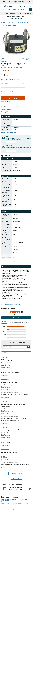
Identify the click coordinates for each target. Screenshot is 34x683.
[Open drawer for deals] (18, 6)
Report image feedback (9, 59)
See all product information (9, 133)
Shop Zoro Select (16, 18)
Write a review (20, 70)
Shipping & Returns (6, 112)
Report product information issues (12, 304)
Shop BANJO (4, 61)
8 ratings (12, 70)
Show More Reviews (17, 473)
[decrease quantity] (3, 93)
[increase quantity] (11, 93)
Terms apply (19, 139)
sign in (28, 1)
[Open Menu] (2, 6)
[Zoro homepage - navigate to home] (8, 6)
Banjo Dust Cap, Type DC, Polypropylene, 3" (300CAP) (15, 503)
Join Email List (11, 151)
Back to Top (15, 478)
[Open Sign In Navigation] (27, 6)
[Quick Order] (21, 6)
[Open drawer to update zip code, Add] (4, 9)
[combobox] (19, 9)
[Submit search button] (30, 9)
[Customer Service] (24, 6)
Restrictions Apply (16, 2)
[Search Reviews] (28, 346)
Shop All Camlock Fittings (10, 25)
